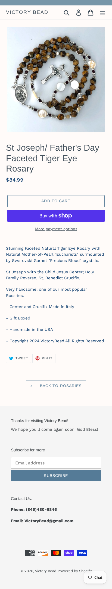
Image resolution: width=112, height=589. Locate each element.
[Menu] (102, 13)
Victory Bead (27, 12)
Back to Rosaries (60, 386)
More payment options (56, 229)
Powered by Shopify (75, 571)
